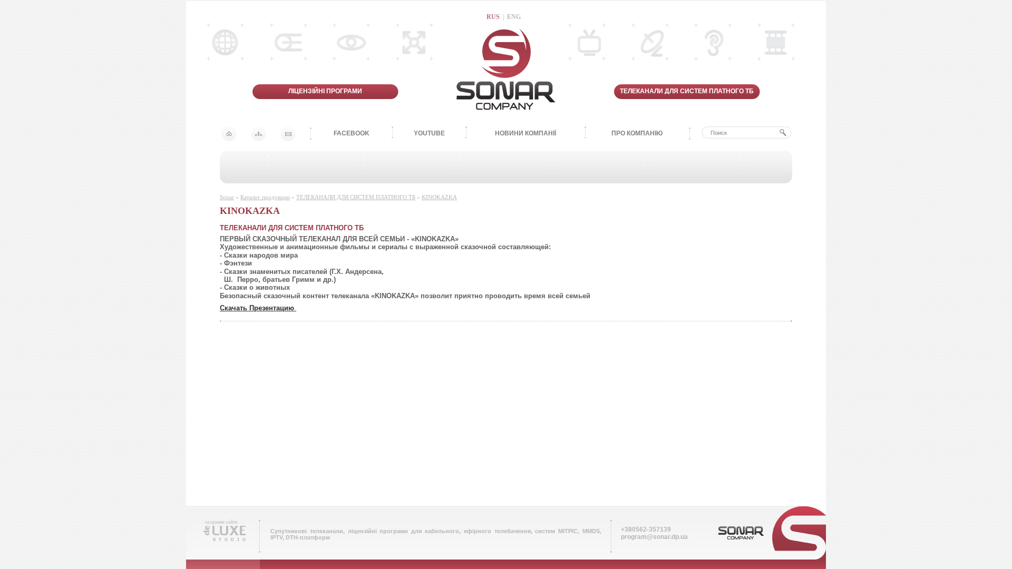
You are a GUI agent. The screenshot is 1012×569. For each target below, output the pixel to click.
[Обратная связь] (288, 138)
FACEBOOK (351, 133)
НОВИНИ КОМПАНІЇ (525, 133)
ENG (514, 17)
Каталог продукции (265, 197)
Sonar (227, 197)
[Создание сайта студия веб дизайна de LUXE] (225, 538)
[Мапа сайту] (258, 138)
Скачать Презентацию (258, 308)
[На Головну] (229, 138)
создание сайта (221, 522)
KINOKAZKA (439, 197)
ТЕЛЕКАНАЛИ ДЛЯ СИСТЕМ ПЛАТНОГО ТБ (687, 91)
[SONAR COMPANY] (506, 107)
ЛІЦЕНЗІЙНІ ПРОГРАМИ (325, 91)
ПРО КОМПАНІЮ (637, 133)
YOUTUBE (429, 133)
